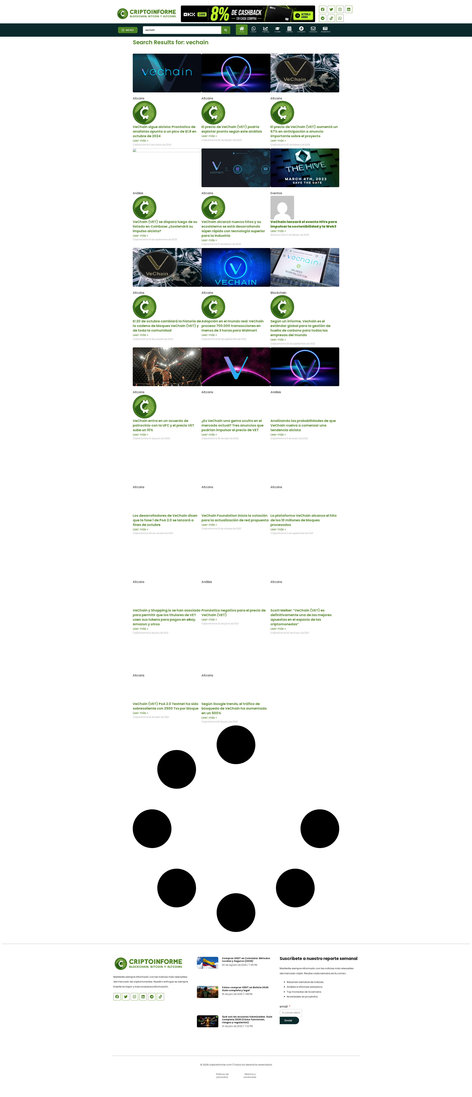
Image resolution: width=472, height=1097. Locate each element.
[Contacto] (313, 28)
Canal (253, 32)
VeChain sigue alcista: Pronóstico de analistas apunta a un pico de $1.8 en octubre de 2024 (164, 131)
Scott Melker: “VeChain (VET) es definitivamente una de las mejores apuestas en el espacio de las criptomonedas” (301, 617)
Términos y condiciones (249, 1075)
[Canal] (253, 28)
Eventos (289, 32)
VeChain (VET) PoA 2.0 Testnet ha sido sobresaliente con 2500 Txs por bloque (165, 706)
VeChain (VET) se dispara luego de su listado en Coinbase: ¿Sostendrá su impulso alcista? (165, 226)
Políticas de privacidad (222, 1075)
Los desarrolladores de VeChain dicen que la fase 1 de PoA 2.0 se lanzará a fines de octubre (165, 520)
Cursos (277, 32)
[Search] (225, 30)
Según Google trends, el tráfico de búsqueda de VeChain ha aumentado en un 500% (234, 708)
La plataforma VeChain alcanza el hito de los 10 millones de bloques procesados (303, 520)
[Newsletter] (325, 28)
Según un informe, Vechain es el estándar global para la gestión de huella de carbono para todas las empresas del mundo (300, 328)
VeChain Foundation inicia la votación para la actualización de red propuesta (235, 517)
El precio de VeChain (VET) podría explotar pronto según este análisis (232, 129)
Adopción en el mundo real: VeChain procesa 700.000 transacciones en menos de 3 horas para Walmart (233, 326)
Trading (265, 32)
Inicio (241, 32)
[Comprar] (301, 28)
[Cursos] (277, 28)
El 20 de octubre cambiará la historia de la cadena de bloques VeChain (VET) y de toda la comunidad (167, 326)
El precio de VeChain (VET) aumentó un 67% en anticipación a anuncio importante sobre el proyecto (304, 131)
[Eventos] (289, 28)
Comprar (301, 32)
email (284, 1006)
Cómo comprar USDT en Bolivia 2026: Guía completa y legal (245, 989)
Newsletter (325, 32)
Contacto (313, 32)
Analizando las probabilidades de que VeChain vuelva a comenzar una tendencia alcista (303, 425)
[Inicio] (242, 28)
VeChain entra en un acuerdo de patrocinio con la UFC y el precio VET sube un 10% (163, 425)
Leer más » (140, 140)
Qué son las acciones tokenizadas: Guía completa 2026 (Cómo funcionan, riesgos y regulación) (247, 1019)
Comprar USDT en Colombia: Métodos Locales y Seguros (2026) (246, 960)
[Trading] (265, 28)
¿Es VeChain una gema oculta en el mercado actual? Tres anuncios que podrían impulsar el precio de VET (232, 425)
